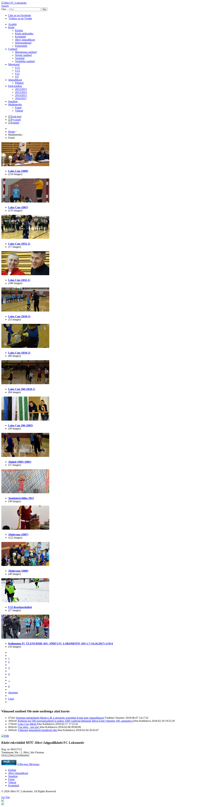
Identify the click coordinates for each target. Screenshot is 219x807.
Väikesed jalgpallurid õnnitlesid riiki (37, 730)
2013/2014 (21, 92)
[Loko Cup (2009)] (25, 165)
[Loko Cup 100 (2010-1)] (25, 383)
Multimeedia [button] (15, 104)
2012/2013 (21, 89)
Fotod (18, 107)
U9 (16, 76)
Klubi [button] (11, 27)
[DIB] (5, 735)
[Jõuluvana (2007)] (25, 528)
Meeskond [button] (14, 64)
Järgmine (13, 692)
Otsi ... (5, 9)
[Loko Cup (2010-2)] (25, 346)
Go (44, 9)
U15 (17, 67)
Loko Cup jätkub (27, 723)
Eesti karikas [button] (15, 86)
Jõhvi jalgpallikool (25, 39)
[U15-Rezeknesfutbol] (25, 601)
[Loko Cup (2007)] (25, 201)
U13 (17, 70)
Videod (19, 110)
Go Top (5, 797)
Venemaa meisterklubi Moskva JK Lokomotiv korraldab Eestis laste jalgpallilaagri (60, 717)
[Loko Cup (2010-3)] (25, 310)
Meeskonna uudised (26, 52)
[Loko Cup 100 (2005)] (25, 419)
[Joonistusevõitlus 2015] (25, 492)
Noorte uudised (23, 55)
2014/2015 (21, 95)
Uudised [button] (12, 48)
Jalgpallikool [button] (15, 79)
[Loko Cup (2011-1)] (25, 274)
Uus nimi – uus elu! (29, 727)
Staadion (13, 101)
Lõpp (11, 698)
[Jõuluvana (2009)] (25, 565)
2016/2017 (21, 98)
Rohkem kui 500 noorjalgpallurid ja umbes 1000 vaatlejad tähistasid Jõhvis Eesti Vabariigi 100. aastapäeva (75, 720)
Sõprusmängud (23, 42)
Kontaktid (20, 36)
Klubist (19, 30)
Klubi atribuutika (24, 33)
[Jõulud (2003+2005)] (25, 456)
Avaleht (12, 24)
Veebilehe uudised (25, 61)
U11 (17, 73)
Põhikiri (19, 82)
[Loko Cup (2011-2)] (25, 237)
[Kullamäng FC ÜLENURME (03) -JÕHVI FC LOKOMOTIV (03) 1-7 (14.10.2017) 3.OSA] (25, 637)
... (9, 680)
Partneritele (21, 45)
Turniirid (19, 58)
